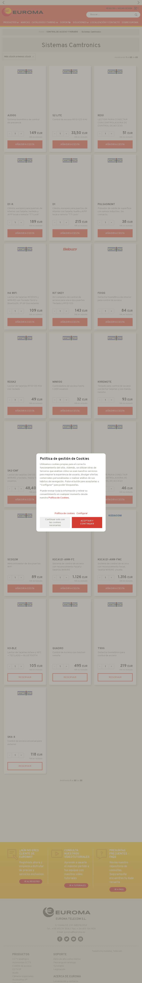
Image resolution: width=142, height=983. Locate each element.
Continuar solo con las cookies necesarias (55, 522)
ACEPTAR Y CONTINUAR (87, 522)
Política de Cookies (58, 497)
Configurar (82, 513)
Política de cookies (65, 513)
